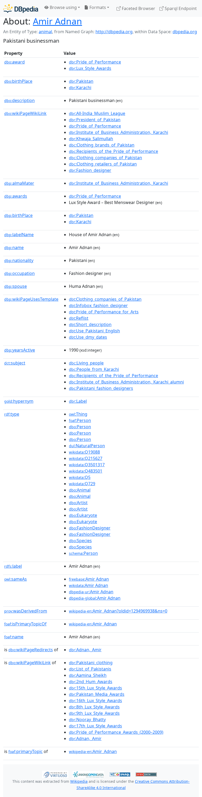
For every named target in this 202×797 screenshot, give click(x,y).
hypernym (18, 401)
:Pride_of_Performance (95, 62)
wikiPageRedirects (30, 650)
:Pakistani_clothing (91, 662)
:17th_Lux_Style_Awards (95, 726)
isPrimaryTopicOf (25, 624)
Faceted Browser (138, 8)
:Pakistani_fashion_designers (101, 388)
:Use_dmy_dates (88, 337)
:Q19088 (84, 452)
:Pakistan (81, 81)
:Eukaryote (83, 515)
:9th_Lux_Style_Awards (94, 713)
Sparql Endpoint (180, 8)
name (14, 247)
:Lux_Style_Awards (90, 68)
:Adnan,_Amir (85, 650)
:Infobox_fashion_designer (98, 305)
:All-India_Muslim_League (97, 113)
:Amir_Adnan (93, 624)
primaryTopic (25, 751)
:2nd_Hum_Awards (90, 681)
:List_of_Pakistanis (90, 669)
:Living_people (86, 363)
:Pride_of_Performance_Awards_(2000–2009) (116, 732)
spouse (15, 286)
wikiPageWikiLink (25, 113)
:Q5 (79, 477)
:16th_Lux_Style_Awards (95, 700)
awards (15, 196)
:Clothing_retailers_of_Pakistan (103, 164)
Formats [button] (97, 7)
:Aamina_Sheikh (88, 675)
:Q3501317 (87, 465)
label (13, 566)
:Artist (78, 503)
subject (14, 363)
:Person (80, 420)
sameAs (15, 579)
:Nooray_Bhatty (87, 719)
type (11, 414)
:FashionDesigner (89, 528)
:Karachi (80, 87)
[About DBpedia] (20, 8)
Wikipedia (79, 781)
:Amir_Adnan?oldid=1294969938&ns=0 (118, 611)
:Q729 (82, 484)
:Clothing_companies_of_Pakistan (105, 158)
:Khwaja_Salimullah (91, 139)
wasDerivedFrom (25, 611)
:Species (80, 540)
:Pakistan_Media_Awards (96, 694)
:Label (78, 401)
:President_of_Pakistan (94, 120)
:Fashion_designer (90, 170)
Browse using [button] (63, 7)
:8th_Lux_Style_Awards (94, 707)
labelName (19, 234)
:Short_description (90, 324)
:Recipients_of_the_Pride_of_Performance (113, 151)
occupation (19, 273)
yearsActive (19, 350)
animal (45, 32)
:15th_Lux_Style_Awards (95, 688)
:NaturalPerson (87, 446)
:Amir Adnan (89, 579)
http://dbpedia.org (114, 32)
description (19, 100)
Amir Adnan (57, 21)
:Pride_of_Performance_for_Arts (104, 312)
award (14, 62)
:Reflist (78, 318)
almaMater (19, 183)
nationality (18, 260)
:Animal (79, 490)
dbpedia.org (185, 32)
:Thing (78, 414)
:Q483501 (85, 471)
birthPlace (18, 81)
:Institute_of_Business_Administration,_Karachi (118, 132)
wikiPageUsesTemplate (31, 299)
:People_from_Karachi (94, 369)
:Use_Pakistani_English (94, 331)
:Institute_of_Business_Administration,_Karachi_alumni (126, 382)
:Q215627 (85, 458)
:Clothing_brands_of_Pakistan (101, 145)
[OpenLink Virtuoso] (55, 774)
